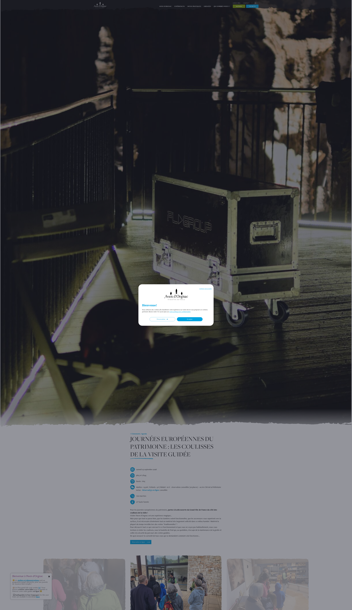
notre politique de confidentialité (179, 312)
